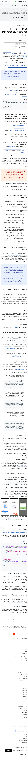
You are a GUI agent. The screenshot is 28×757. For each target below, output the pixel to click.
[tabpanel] (14, 557)
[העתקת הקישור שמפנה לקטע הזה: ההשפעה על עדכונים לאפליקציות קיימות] (20, 249)
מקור (26, 647)
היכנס (3, 1)
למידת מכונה (24, 660)
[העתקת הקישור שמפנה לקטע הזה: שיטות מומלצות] (14, 436)
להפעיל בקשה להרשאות (21, 465)
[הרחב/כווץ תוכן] (21, 39)
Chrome (25, 736)
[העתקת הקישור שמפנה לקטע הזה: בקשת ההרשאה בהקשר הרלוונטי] (7, 573)
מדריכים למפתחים (23, 708)
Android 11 (25, 700)
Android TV (24, 682)
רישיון (22, 747)
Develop (24, 5)
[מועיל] (20, 26)
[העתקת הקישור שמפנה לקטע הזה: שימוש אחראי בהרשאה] (12, 606)
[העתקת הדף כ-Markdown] (21, 35)
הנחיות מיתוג (17, 747)
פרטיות (25, 667)
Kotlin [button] (24, 541)
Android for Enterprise (22, 643)
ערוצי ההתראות (11, 146)
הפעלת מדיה (14, 327)
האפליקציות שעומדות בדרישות (14, 255)
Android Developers (23, 23)
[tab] (24, 541)
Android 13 (25, 696)
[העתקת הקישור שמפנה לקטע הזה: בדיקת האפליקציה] (12, 362)
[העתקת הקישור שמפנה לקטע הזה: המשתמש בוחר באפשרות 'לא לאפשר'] (4, 156)
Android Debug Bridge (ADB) (20, 369)
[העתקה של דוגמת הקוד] (26, 100)
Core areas (17, 5)
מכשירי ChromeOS (23, 678)
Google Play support (23, 724)
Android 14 (24, 694)
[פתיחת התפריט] (25, 1)
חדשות (25, 649)
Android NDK (24, 714)
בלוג (26, 651)
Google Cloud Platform (22, 740)
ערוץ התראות (17, 232)
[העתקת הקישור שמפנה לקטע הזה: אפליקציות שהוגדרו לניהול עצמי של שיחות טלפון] (22, 334)
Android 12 (24, 698)
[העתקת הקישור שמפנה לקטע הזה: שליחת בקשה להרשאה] (8, 525)
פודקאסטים (24, 653)
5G (26, 669)
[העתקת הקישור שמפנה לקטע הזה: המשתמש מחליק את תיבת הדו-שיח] (5, 184)
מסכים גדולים (24, 674)
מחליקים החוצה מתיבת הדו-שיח (17, 130)
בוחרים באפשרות (18, 125)
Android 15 (24, 692)
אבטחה (25, 645)
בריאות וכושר (24, 662)
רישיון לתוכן (25, 626)
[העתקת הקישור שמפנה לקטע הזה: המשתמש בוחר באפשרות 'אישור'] (6, 140)
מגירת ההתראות (20, 321)
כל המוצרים (24, 742)
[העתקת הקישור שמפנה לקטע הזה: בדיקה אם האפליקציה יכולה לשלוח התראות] (25, 597)
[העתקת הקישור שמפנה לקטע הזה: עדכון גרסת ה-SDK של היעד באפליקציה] (3, 444)
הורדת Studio (24, 712)
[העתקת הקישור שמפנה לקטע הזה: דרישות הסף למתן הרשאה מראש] (25, 292)
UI (11, 5)
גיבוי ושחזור (17, 275)
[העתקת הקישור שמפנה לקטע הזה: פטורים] (20, 310)
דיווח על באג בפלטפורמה (22, 720)
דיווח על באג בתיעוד (23, 722)
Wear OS (25, 676)
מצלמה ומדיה (24, 665)
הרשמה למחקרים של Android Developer (18, 726)
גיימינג (26, 658)
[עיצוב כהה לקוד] (24, 100)
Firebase (25, 738)
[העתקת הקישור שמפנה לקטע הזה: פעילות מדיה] (18, 325)
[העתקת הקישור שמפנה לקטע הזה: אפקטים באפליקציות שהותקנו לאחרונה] (19, 197)
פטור (25, 161)
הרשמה (9, 750)
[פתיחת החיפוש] (8, 1)
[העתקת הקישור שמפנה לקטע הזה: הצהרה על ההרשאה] (11, 84)
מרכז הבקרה (11, 319)
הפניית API (25, 710)
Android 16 (24, 690)
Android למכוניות (23, 680)
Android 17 (24, 688)
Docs (3, 23)
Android (25, 640)
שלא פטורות (12, 53)
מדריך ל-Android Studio (22, 706)
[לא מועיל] (18, 26)
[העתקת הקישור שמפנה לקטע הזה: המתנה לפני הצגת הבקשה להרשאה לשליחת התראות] (21, 455)
